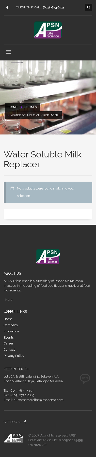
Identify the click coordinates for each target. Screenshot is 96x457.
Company (11, 325)
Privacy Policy (14, 356)
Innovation (11, 331)
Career (8, 343)
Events (9, 337)
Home (8, 319)
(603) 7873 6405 (53, 7)
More (8, 300)
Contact (9, 349)
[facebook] (7, 7)
